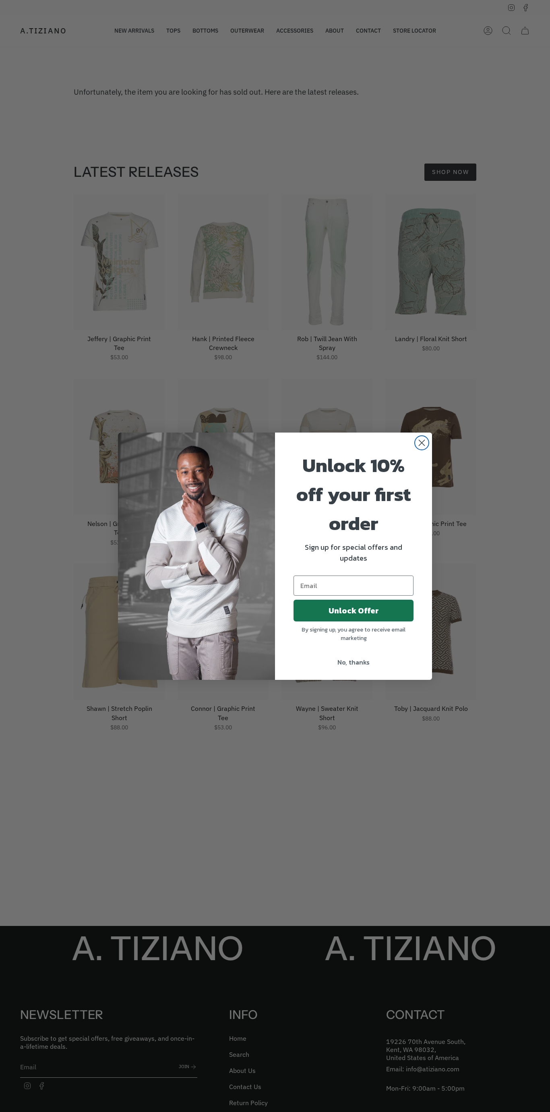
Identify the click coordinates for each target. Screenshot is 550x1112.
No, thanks (353, 662)
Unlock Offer (354, 611)
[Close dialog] (422, 443)
